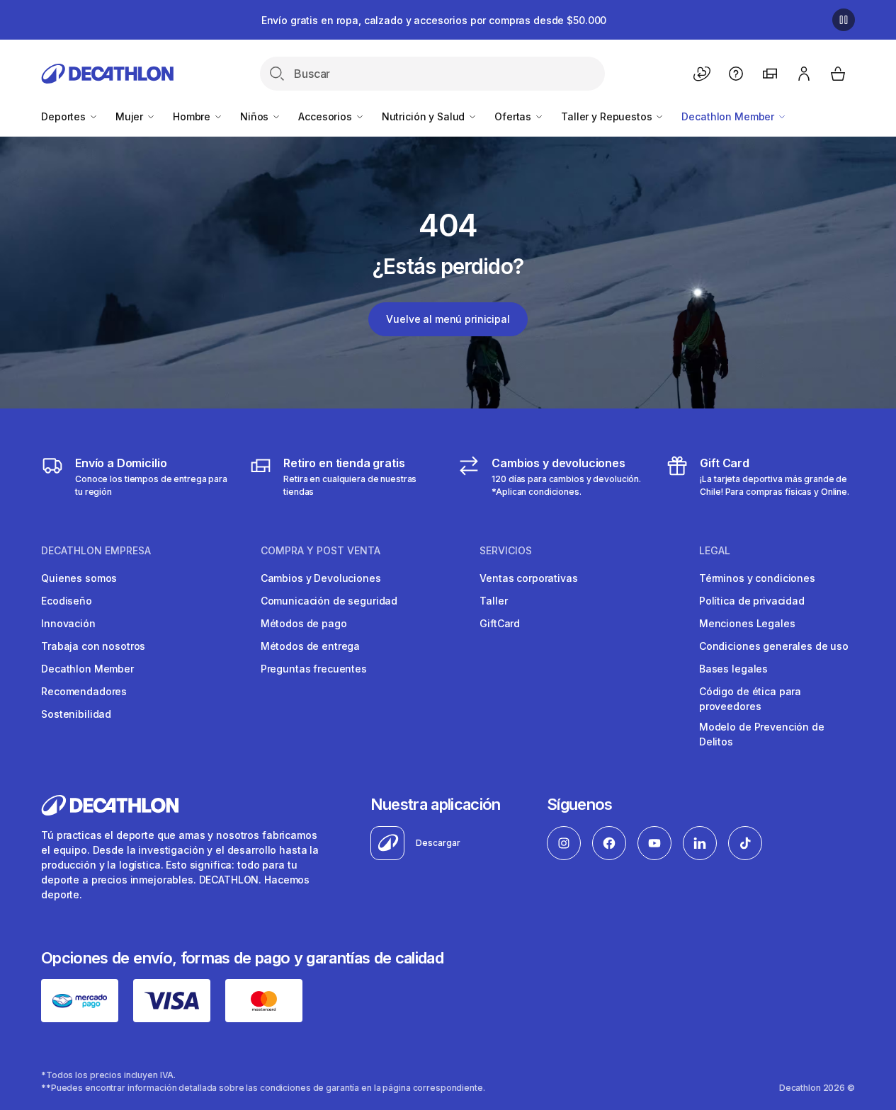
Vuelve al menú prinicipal (448, 319)
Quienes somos (79, 578)
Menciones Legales (747, 623)
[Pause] (843, 19)
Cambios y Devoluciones (321, 578)
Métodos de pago (304, 623)
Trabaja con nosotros (93, 646)
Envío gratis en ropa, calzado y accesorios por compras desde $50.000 (433, 20)
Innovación (68, 623)
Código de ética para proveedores (750, 698)
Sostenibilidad (76, 714)
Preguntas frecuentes (314, 669)
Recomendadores (84, 691)
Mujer (130, 116)
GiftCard (500, 623)
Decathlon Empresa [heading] (96, 550)
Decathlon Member (729, 116)
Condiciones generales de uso (774, 646)
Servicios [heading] (506, 550)
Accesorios (326, 116)
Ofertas (514, 116)
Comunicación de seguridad (329, 601)
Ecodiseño (66, 601)
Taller (493, 601)
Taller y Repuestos (607, 116)
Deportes (65, 116)
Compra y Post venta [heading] (320, 550)
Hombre (193, 116)
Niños (255, 116)
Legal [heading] (714, 550)
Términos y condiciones (757, 578)
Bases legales (733, 669)
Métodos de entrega (310, 646)
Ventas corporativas (528, 578)
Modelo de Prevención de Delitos (761, 734)
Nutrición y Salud (424, 116)
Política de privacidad (752, 601)
